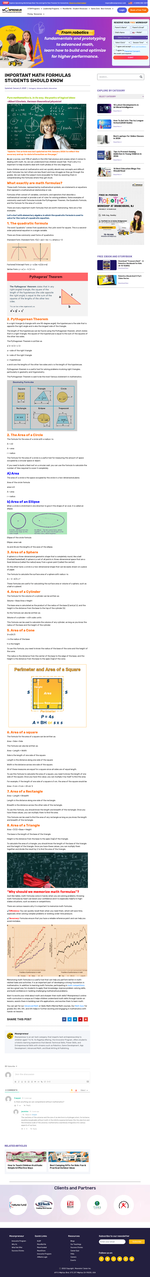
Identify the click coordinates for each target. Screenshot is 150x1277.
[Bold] (15, 1081)
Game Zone (95, 9)
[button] (64, 1019)
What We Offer (17, 1247)
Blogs (73, 1241)
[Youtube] (119, 1258)
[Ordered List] (28, 1081)
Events (73, 1260)
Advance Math (42, 88)
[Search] (141, 77)
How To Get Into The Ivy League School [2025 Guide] (128, 121)
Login (122, 10)
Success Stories (18, 1251)
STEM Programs (34, 9)
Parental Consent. (132, 51)
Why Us (14, 1244)
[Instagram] (113, 1258)
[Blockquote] (35, 1081)
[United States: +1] (134, 32)
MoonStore (41, 1251)
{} (45, 1081)
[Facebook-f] (101, 1258)
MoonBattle (67, 9)
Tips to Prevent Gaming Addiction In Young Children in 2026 (127, 154)
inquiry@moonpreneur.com (115, 3)
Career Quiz (75, 1251)
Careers (73, 1257)
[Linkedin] (107, 1258)
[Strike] (25, 1081)
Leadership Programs (51, 9)
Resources (38, 14)
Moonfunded (42, 1247)
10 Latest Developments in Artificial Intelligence (126, 106)
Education (53, 88)
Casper (34, 1115)
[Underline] (22, 1081)
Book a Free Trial (138, 10)
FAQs (72, 1254)
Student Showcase (80, 9)
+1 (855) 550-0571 (140, 3)
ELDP (39, 1241)
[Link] (41, 1081)
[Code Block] (38, 1081)
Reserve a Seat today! (77, 3)
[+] (48, 1081)
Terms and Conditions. (138, 47)
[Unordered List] (32, 1081)
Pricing (30, 14)
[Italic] (18, 1081)
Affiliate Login (42, 1257)
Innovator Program (19, 1241)
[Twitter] (125, 1258)
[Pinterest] (131, 1258)
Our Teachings (76, 1244)
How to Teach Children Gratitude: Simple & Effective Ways (25, 1166)
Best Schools (106, 9)
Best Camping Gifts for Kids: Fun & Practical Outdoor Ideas (68, 1166)
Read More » (117, 111)
